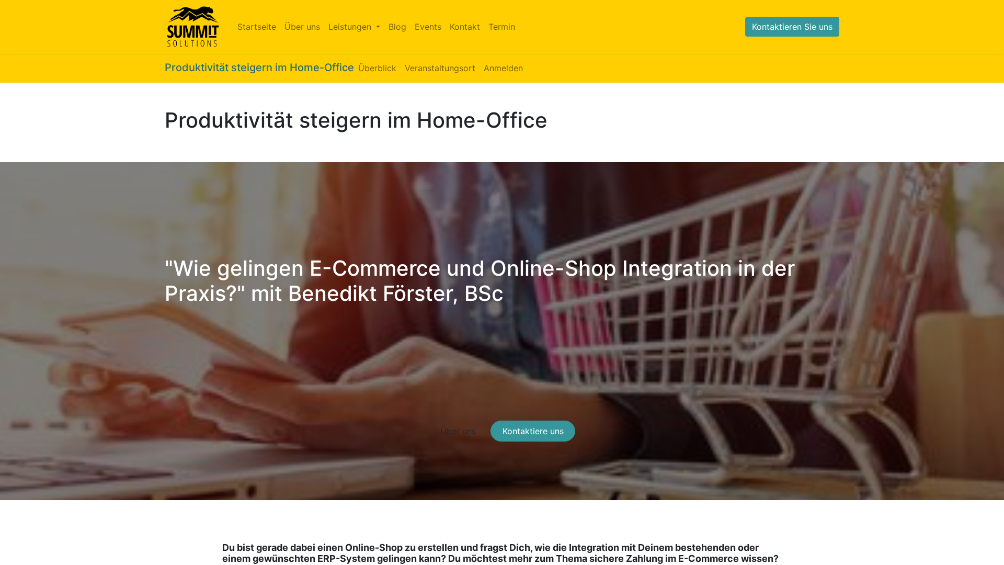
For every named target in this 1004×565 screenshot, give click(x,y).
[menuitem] (256, 26)
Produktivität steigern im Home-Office (259, 67)
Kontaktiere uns (533, 431)
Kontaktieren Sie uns (792, 26)
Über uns (458, 431)
